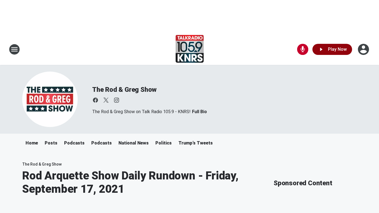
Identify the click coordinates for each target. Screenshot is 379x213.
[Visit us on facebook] (95, 100)
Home (32, 143)
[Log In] (364, 49)
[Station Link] (190, 49)
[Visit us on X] (106, 100)
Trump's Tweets (195, 143)
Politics (163, 143)
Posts (51, 143)
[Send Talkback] (302, 49)
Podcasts (74, 143)
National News (133, 143)
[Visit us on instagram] (116, 100)
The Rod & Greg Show (124, 89)
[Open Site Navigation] (14, 49)
